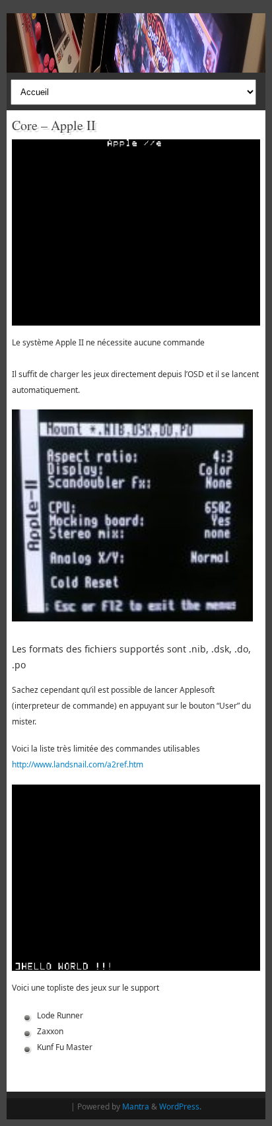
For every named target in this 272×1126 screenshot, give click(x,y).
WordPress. (180, 1106)
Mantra (135, 1106)
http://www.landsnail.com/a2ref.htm (77, 764)
